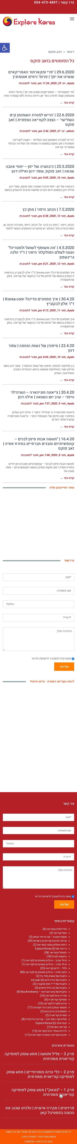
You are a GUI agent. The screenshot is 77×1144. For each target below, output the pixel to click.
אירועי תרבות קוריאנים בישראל (50, 940)
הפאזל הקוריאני (58, 952)
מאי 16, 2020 (58, 177)
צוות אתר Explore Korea (51, 1023)
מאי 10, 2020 (58, 357)
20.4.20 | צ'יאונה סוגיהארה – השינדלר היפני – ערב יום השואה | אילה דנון (42, 395)
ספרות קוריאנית (58, 1015)
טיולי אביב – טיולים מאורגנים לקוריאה (46, 960)
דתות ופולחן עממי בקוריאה (52, 944)
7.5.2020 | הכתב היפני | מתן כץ (48, 209)
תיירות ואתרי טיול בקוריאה (52, 1030)
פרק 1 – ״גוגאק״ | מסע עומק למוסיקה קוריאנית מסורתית (43, 1092)
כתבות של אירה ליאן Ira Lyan (49, 979)
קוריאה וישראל (59, 1026)
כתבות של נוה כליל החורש (53, 987)
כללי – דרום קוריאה (56, 968)
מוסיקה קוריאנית (57, 999)
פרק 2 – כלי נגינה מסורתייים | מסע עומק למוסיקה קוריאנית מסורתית (40, 1074)
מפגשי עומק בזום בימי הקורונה (50, 1007)
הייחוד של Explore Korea (51, 948)
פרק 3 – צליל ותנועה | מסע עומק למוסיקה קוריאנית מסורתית (39, 1056)
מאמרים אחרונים (63, 1045)
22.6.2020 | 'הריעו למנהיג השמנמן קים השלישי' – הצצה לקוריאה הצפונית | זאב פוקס (41, 119)
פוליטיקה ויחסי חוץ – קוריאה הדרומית (46, 1019)
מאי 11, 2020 (58, 310)
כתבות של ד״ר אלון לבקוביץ (52, 983)
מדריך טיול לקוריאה (56, 995)
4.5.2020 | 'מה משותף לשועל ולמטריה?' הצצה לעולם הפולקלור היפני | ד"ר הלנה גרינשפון (41, 252)
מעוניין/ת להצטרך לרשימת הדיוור (51, 658)
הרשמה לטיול (59, 956)
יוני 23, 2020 (58, 83)
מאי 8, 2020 (58, 455)
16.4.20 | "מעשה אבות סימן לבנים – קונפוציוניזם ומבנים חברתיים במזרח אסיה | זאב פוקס (38, 443)
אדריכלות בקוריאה (57, 928)
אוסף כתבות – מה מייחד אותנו (50, 936)
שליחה (64, 666)
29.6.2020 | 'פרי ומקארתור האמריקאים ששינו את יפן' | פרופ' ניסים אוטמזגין (41, 74)
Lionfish (29, 1141)
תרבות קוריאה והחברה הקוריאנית (48, 1034)
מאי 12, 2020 (58, 263)
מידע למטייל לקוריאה (55, 1003)
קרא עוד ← (67, 102)
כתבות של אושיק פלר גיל (53, 976)
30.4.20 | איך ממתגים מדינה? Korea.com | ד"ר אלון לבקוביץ (38, 301)
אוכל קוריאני (60, 932)
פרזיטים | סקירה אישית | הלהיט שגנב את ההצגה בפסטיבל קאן (39, 1110)
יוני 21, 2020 (57, 131)
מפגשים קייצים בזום (55, 1011)
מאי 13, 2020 (58, 216)
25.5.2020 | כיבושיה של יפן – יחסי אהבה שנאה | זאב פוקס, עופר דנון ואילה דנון (40, 169)
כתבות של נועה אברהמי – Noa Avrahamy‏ (44, 991)
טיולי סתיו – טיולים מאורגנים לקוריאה (46, 964)
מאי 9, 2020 (58, 403)
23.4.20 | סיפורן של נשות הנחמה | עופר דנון (41, 348)
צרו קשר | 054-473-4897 (54, 2)
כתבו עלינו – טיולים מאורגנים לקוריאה (46, 972)
